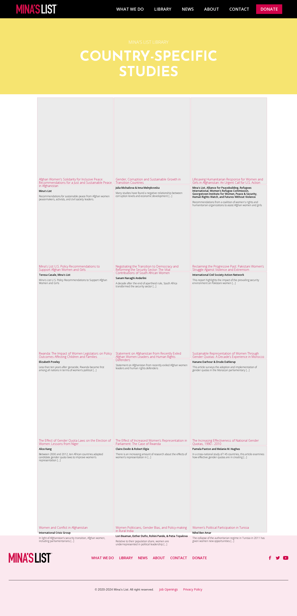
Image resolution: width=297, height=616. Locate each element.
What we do (130, 9)
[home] (36, 9)
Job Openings (168, 589)
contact (239, 9)
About (211, 9)
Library (162, 9)
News (188, 9)
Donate (269, 9)
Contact (178, 558)
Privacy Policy (192, 589)
